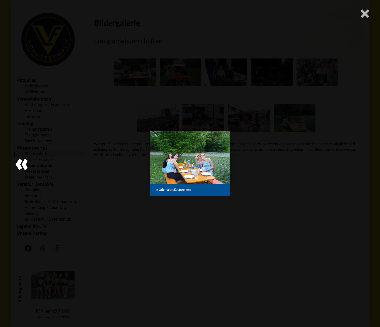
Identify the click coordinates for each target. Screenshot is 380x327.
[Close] (365, 13)
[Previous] (21, 164)
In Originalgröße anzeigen (173, 190)
